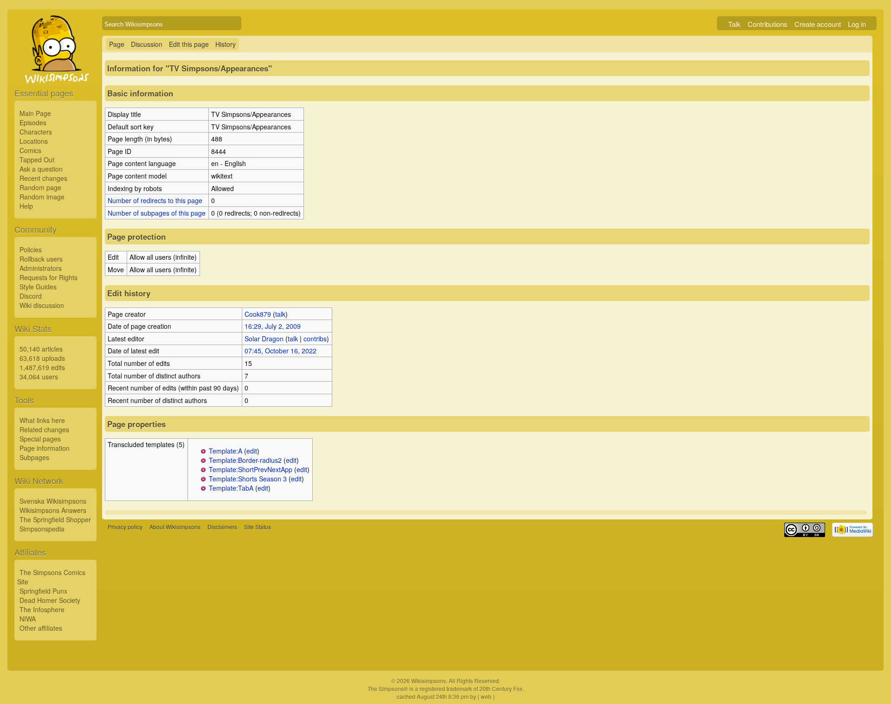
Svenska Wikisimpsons (52, 501)
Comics (30, 150)
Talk (734, 24)
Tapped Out (36, 159)
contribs (315, 338)
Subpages (34, 457)
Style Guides (38, 286)
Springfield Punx (43, 590)
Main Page (35, 113)
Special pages (40, 438)
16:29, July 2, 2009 (273, 326)
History (225, 44)
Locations (33, 141)
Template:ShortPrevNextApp (250, 469)
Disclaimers (222, 527)
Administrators (40, 268)
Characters (35, 131)
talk (280, 314)
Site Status (257, 527)
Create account (817, 24)
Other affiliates (40, 628)
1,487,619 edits (42, 367)
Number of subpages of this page (157, 213)
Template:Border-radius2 (245, 460)
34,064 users (38, 376)
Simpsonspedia (42, 528)
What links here (42, 420)
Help (26, 206)
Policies (30, 249)
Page (116, 44)
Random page (40, 187)
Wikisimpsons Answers (52, 510)
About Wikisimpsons (174, 527)
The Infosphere (42, 609)
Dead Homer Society (49, 600)
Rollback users (41, 258)
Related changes (44, 429)
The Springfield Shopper (55, 519)
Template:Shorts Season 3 (248, 478)
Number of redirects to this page (155, 200)
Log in (857, 24)
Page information (44, 448)
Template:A (225, 450)
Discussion (146, 44)
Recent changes (43, 178)
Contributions (768, 24)
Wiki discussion (41, 305)
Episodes (32, 122)
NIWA (27, 618)
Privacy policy (125, 527)
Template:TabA (231, 488)
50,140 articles (41, 348)
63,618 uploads (42, 358)
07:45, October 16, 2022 (280, 350)
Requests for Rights (48, 277)
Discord (30, 296)
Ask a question (41, 168)
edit (251, 450)
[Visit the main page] (55, 70)
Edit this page (189, 44)
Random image (42, 196)
